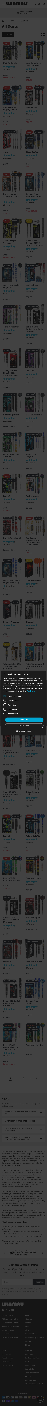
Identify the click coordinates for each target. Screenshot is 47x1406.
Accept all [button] (24, 720)
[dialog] (23, 703)
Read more (31, 691)
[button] (23, 731)
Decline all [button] (24, 726)
